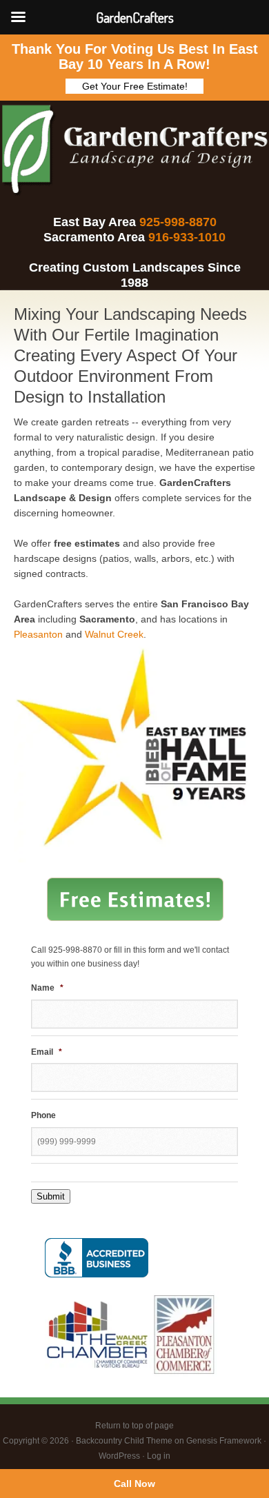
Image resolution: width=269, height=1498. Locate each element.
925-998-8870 (178, 222)
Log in (158, 1456)
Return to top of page (134, 1425)
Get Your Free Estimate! (135, 86)
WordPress (119, 1456)
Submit (51, 1196)
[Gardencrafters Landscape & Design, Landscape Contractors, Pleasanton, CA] (96, 1257)
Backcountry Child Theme (124, 1441)
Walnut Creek (114, 634)
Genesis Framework (223, 1441)
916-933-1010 (187, 237)
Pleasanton (38, 634)
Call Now (134, 1483)
